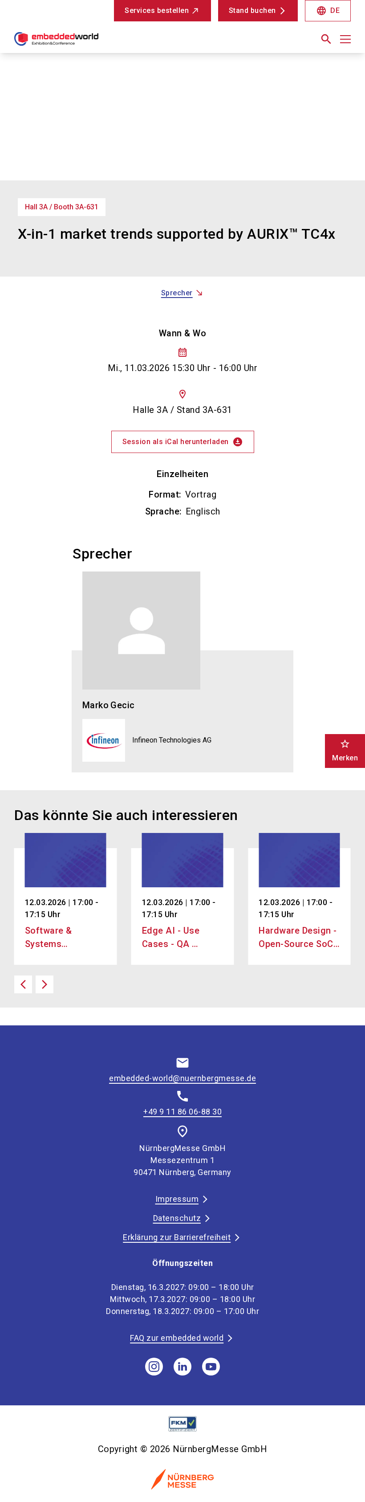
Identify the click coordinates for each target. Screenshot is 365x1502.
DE (328, 10)
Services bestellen (157, 10)
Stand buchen (252, 10)
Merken (345, 750)
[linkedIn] (182, 1366)
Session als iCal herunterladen (182, 442)
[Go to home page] (94, 42)
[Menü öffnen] (345, 39)
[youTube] (211, 1366)
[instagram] (154, 1366)
